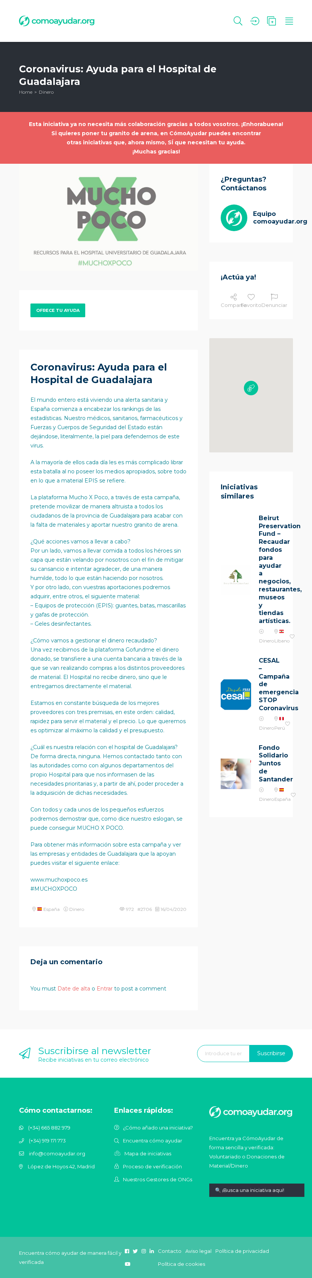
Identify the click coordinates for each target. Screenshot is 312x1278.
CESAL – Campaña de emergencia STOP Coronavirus (270, 684)
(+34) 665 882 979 (49, 1128)
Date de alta (73, 988)
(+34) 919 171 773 (47, 1140)
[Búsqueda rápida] (256, 1196)
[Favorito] (292, 637)
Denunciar (274, 305)
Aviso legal (198, 1251)
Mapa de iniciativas (147, 1153)
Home (25, 92)
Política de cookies (181, 1264)
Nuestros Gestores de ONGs (157, 1179)
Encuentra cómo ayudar (152, 1140)
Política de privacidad (242, 1251)
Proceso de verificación (152, 1166)
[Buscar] (238, 21)
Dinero (46, 92)
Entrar (105, 988)
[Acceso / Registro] (254, 21)
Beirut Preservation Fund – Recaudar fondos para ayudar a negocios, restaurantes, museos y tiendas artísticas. (270, 569)
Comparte (234, 305)
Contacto (169, 1251)
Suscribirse (271, 1053)
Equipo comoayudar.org (280, 217)
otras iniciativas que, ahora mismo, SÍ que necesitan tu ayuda (155, 142)
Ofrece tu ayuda (58, 310)
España (51, 909)
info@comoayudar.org (57, 1153)
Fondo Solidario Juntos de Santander (270, 763)
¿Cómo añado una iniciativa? (158, 1128)
